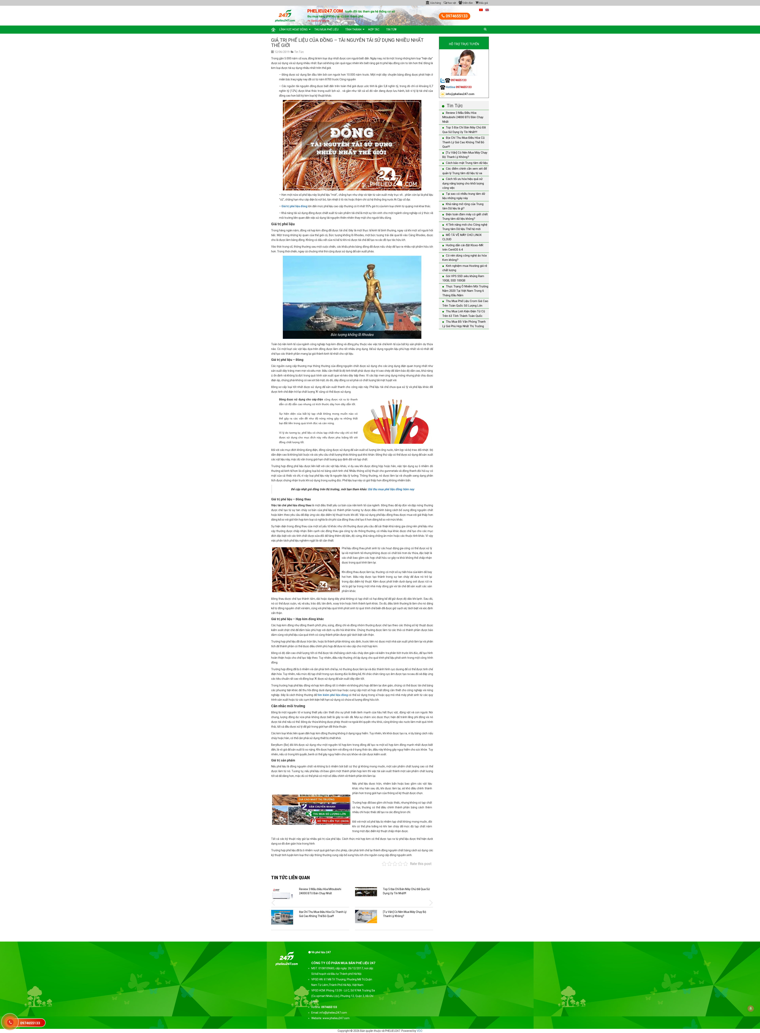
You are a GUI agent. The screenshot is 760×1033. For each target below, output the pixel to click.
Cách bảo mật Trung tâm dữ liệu (467, 163)
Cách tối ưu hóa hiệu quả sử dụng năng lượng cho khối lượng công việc (463, 183)
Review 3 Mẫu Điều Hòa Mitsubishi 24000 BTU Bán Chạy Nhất (462, 117)
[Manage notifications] (751, 1008)
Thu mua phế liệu (326, 29)
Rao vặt (451, 2)
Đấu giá (483, 2)
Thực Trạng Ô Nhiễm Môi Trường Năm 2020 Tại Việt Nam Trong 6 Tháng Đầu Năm (465, 291)
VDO (419, 1030)
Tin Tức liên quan (290, 877)
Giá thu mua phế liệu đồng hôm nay (391, 489)
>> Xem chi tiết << (318, 20)
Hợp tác (373, 29)
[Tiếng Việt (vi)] (481, 9)
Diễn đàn (467, 2)
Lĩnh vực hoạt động (293, 29)
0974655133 (456, 16)
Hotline (458, 87)
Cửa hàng (435, 2)
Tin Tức (391, 29)
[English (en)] (487, 9)
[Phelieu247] (285, 15)
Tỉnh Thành (353, 29)
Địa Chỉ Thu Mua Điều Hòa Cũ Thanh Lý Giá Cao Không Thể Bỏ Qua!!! (463, 142)
